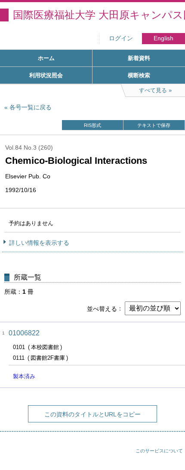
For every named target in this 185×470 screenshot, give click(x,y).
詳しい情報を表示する (39, 242)
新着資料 (139, 58)
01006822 (24, 333)
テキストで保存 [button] (153, 125)
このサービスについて (159, 450)
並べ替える (102, 308)
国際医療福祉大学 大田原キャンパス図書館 (99, 15)
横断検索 (139, 75)
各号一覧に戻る (30, 107)
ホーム (46, 58)
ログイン (121, 38)
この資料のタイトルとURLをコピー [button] (92, 414)
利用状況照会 (46, 75)
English (163, 38)
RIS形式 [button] (92, 125)
